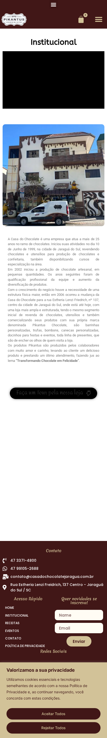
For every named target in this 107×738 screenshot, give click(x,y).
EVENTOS (12, 631)
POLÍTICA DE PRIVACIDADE (25, 646)
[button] (53, 4)
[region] (53, 700)
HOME (9, 608)
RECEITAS (12, 623)
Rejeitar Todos (53, 728)
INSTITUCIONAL (16, 615)
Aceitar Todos (53, 713)
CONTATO (13, 638)
